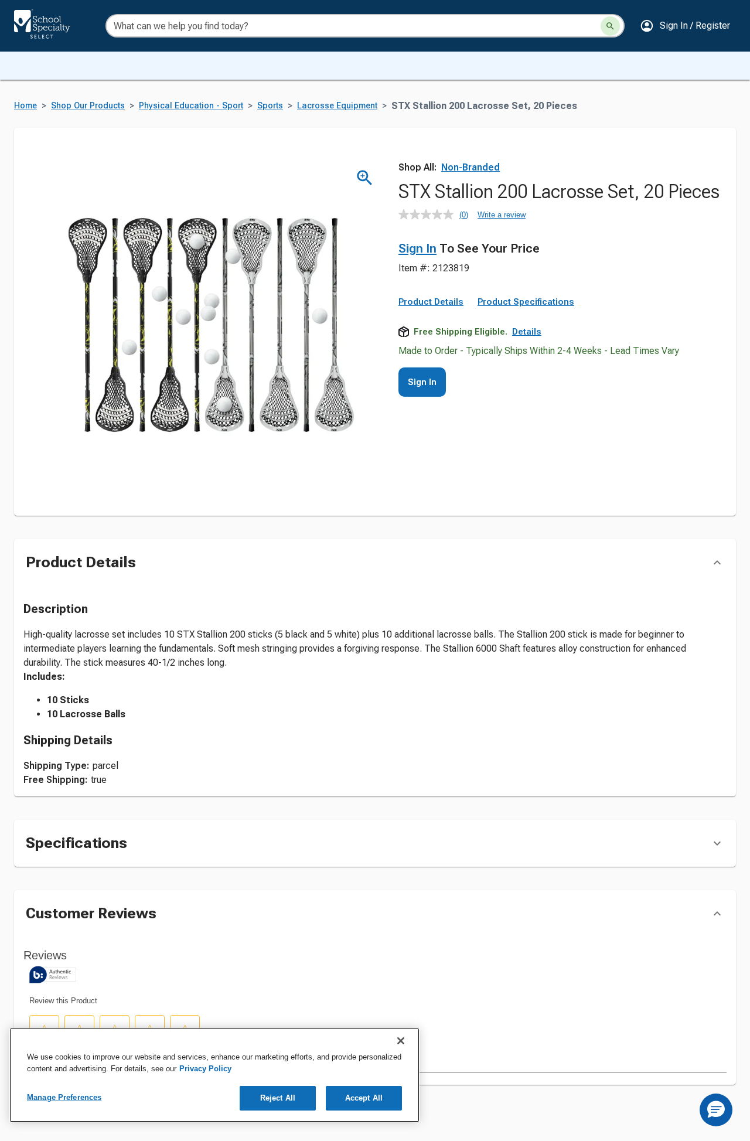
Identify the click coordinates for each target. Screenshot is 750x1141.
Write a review (502, 214)
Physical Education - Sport (191, 106)
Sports (270, 106)
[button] (685, 26)
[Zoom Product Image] (364, 178)
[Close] (401, 1041)
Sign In (417, 248)
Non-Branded (470, 167)
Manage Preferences (64, 1097)
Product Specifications (526, 302)
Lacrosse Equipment (337, 106)
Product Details (430, 302)
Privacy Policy (205, 1068)
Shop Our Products (88, 106)
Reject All (277, 1098)
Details (526, 331)
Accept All (364, 1098)
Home (25, 106)
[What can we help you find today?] (610, 26)
